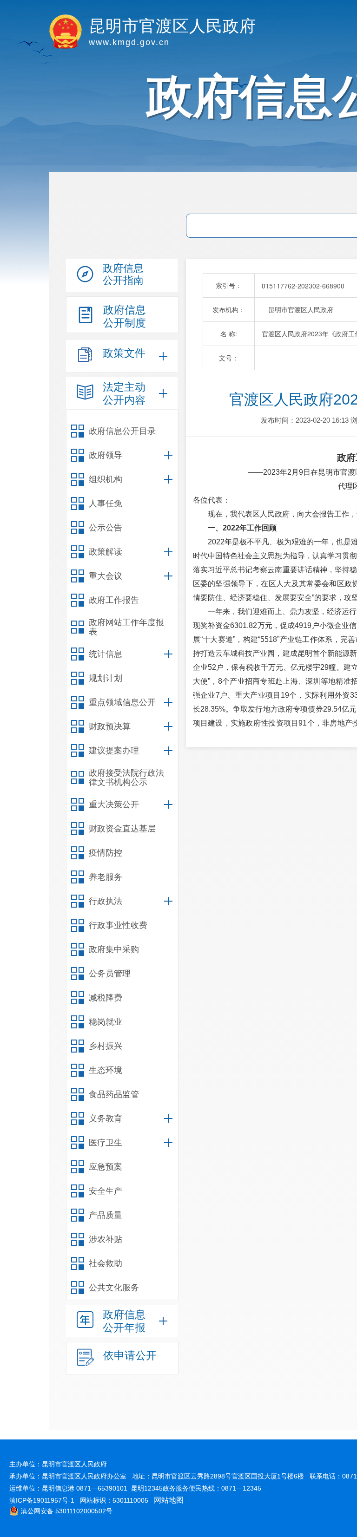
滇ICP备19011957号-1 (41, 1500)
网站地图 (169, 1500)
